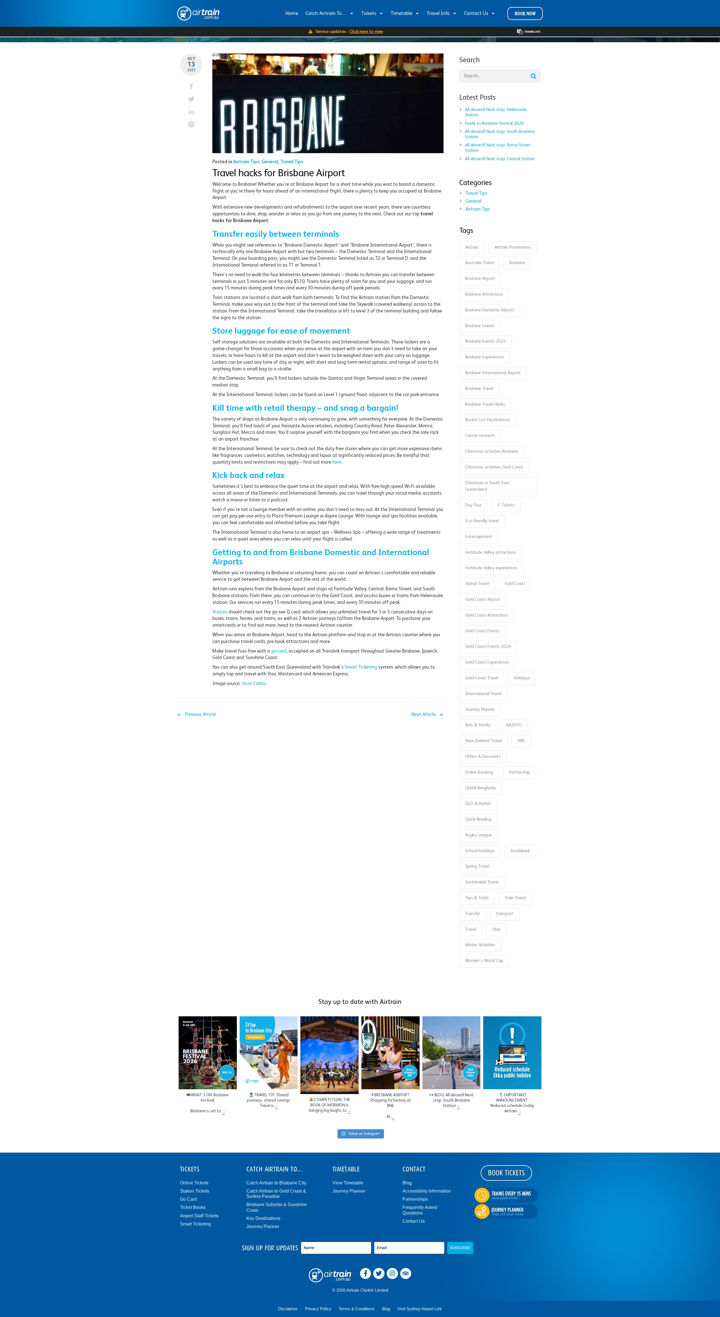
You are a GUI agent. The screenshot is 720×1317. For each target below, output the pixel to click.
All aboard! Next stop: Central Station (500, 159)
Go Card (188, 1199)
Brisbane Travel (479, 389)
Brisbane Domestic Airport (489, 310)
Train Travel (515, 898)
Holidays (522, 678)
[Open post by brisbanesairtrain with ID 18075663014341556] (512, 1052)
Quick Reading (478, 819)
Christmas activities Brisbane (491, 451)
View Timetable (347, 1182)
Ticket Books (193, 1207)
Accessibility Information (426, 1191)
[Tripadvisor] (405, 1273)
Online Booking (479, 772)
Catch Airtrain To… (326, 13)
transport (505, 914)
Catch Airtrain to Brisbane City (276, 1182)
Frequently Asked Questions (419, 1210)
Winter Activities (480, 945)
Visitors (219, 612)
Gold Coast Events (482, 631)
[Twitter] (378, 1273)
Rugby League (478, 835)
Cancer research (480, 436)
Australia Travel (479, 263)
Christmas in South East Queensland (487, 486)
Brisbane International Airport (493, 373)
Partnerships (415, 1199)
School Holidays (480, 851)
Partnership (519, 772)
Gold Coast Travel (481, 678)
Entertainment (478, 537)
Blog (407, 1182)
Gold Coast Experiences (487, 662)
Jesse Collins (253, 683)
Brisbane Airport (480, 278)
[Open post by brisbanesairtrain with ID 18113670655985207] (390, 1052)
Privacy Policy (318, 1308)
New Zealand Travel (483, 741)
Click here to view (366, 32)
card (279, 651)
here (336, 462)
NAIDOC (514, 725)
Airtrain (472, 247)
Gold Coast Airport (482, 599)
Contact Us (476, 13)
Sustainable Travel (481, 882)
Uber (496, 929)
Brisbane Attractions (484, 294)
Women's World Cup (484, 961)
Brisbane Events (480, 326)
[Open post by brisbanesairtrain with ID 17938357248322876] (451, 1052)
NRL (521, 741)
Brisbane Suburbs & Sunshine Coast (276, 1207)
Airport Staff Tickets (199, 1215)
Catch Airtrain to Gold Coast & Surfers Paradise (276, 1194)
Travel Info (438, 13)
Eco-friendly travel (482, 521)
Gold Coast (515, 584)
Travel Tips (291, 162)
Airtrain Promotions (512, 247)
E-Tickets (506, 505)
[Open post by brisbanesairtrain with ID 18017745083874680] (208, 1052)
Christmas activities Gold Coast (494, 467)
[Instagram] (392, 1273)
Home (291, 13)
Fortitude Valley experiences (491, 568)
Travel (470, 929)
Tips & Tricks (477, 898)
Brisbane (517, 263)
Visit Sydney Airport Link (419, 1308)
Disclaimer (288, 1308)
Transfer (472, 914)
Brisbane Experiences (484, 357)
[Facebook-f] (365, 1273)
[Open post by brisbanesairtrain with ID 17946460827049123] (269, 1052)
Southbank (520, 851)
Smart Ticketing (361, 667)
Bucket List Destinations (487, 420)
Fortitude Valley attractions (490, 552)
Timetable (401, 13)
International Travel (483, 694)
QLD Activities (478, 804)
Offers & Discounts (483, 757)
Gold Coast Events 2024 (488, 646)
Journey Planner (480, 709)
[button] (191, 86)
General (270, 162)
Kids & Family (477, 725)
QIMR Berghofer (480, 788)
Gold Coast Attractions (486, 615)
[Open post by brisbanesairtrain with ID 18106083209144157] (329, 1055)
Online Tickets (194, 1182)
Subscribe (460, 1247)
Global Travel (477, 584)
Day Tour (473, 505)
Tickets (368, 13)
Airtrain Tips (246, 162)
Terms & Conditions (357, 1308)
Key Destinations (263, 1218)
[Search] (533, 76)
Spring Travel (477, 866)
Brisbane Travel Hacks (485, 404)
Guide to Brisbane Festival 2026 (494, 123)
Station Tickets (194, 1191)
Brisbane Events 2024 (485, 341)
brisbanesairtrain (207, 1021)
